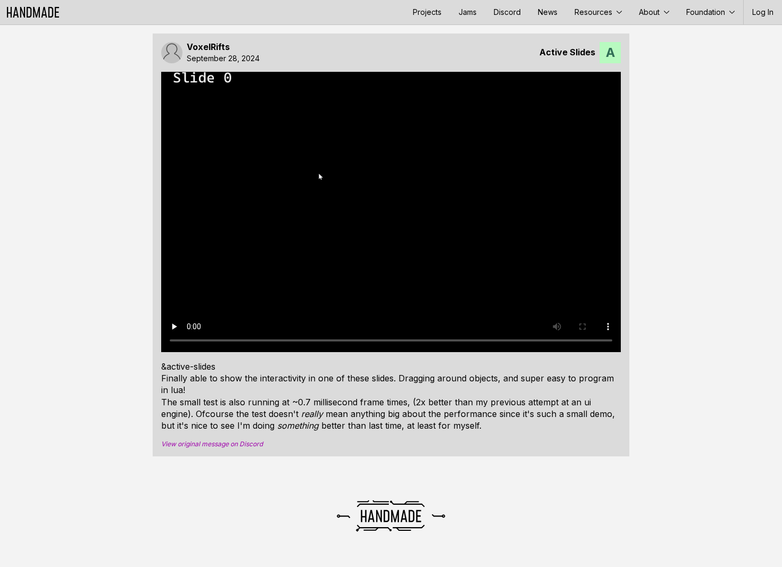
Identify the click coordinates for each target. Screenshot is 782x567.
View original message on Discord (212, 444)
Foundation (706, 11)
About (650, 11)
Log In (762, 11)
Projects (427, 11)
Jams (468, 11)
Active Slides (567, 52)
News (548, 11)
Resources (594, 11)
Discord (507, 11)
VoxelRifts (208, 47)
